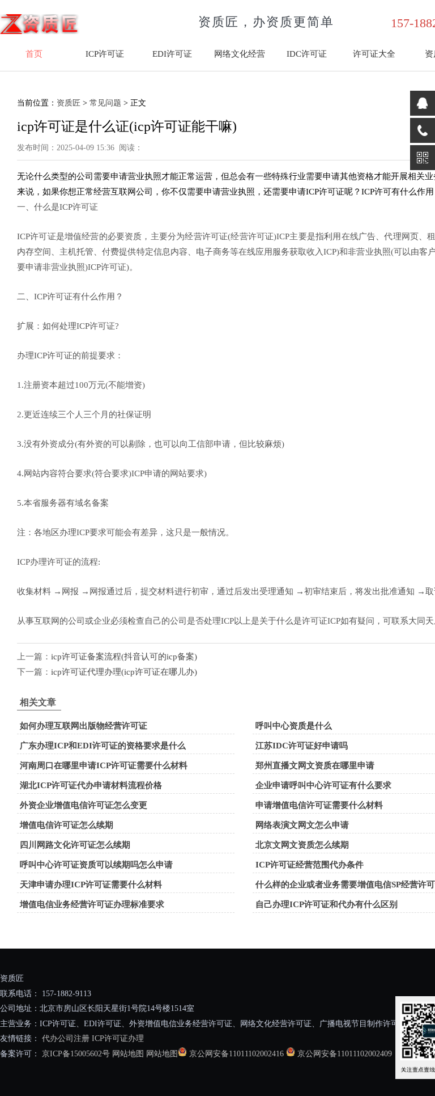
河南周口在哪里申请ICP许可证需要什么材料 (103, 765)
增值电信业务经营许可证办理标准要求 (92, 904)
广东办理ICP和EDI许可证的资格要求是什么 (103, 745)
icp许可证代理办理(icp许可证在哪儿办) (124, 671)
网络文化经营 (239, 53)
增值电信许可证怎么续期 (66, 825)
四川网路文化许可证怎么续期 (75, 844)
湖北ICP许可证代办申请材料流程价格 (91, 785)
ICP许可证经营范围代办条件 (309, 864)
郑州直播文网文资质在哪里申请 (314, 765)
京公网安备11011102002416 (236, 1054)
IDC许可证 (307, 53)
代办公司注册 (65, 1038)
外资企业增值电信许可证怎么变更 (83, 805)
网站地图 (128, 1054)
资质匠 (68, 103)
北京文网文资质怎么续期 (302, 844)
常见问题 (105, 103)
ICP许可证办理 (118, 1038)
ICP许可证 (105, 53)
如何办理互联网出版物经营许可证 (83, 725)
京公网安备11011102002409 (344, 1054)
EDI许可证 (172, 53)
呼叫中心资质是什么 (293, 725)
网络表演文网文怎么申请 (302, 825)
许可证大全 (374, 53)
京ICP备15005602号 (75, 1054)
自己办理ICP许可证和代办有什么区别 (326, 904)
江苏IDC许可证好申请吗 (301, 745)
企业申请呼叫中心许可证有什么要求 (323, 785)
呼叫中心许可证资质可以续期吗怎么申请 (96, 864)
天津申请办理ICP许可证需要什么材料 (91, 884)
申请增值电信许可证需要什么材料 (319, 805)
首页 (33, 53)
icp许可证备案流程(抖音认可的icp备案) (124, 656)
